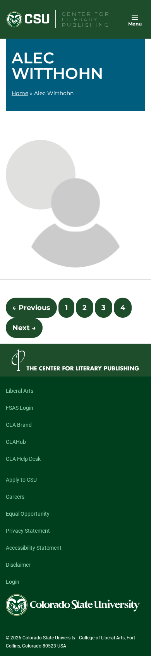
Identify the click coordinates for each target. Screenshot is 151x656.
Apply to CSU (21, 480)
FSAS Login (19, 408)
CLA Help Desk (23, 459)
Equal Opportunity (28, 514)
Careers (15, 497)
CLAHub (16, 442)
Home (20, 93)
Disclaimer (18, 565)
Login (12, 582)
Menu (135, 24)
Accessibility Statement (34, 548)
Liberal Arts (19, 391)
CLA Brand (19, 425)
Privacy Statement (28, 531)
